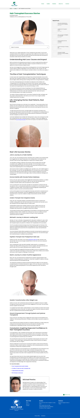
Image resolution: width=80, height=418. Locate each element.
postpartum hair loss (32, 239)
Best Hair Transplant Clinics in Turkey (64, 403)
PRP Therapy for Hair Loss (17, 372)
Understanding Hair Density (17, 370)
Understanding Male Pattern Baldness (46, 406)
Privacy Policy (37, 415)
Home (27, 402)
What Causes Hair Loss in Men (44, 405)
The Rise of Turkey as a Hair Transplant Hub (21, 368)
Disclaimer (43, 415)
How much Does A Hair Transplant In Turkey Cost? (47, 403)
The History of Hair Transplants (45, 408)
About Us (27, 404)
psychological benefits (21, 119)
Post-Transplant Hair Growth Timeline (20, 366)
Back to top (67, 394)
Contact (27, 405)
